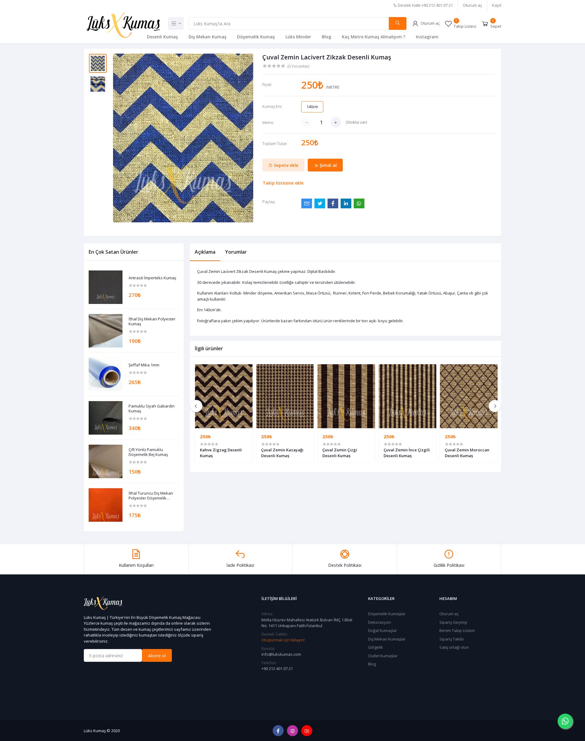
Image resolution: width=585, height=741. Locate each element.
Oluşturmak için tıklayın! (283, 640)
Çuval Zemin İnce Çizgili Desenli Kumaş (407, 452)
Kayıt (496, 5)
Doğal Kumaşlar (382, 630)
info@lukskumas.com (281, 654)
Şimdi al (327, 165)
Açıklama (205, 252)
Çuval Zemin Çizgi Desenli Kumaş (339, 452)
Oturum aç (472, 5)
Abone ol (157, 655)
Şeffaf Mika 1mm (144, 365)
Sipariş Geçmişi (453, 622)
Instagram (427, 37)
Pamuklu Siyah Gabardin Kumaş (152, 408)
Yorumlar (236, 252)
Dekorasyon (379, 622)
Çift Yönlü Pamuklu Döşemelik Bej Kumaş (148, 452)
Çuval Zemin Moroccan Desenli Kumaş (467, 452)
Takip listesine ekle (283, 183)
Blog (326, 37)
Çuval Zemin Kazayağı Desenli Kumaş (282, 452)
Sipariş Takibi (451, 639)
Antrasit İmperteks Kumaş (152, 278)
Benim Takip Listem (457, 630)
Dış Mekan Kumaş (207, 37)
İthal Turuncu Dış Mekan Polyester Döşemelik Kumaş (151, 495)
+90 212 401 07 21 (277, 668)
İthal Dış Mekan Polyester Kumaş (152, 321)
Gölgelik (375, 647)
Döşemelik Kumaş (256, 37)
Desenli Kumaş (162, 37)
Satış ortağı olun (454, 647)
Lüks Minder (298, 37)
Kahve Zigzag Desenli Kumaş (221, 452)
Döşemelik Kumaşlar (387, 613)
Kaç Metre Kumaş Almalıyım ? (373, 37)
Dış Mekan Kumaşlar (387, 639)
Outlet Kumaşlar (383, 655)
